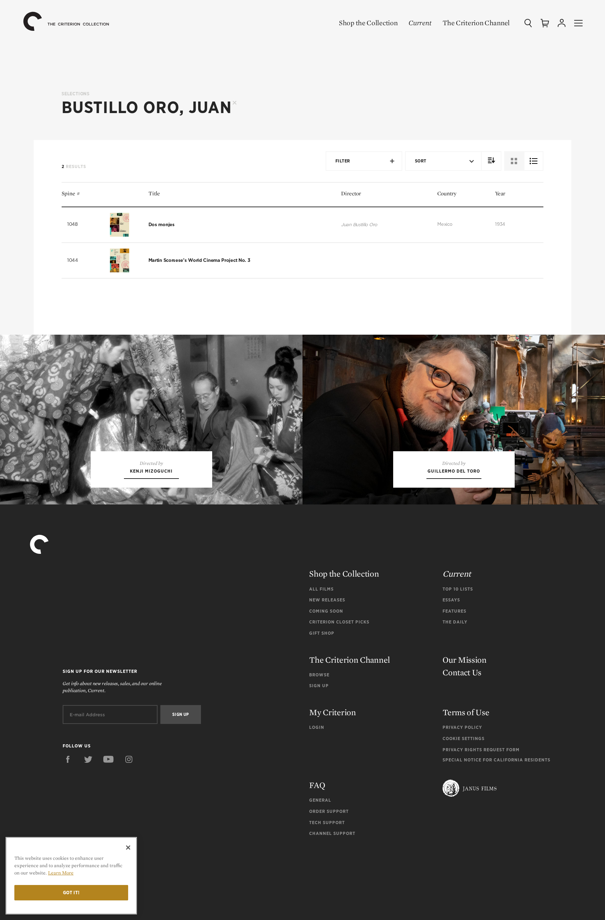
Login (316, 727)
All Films (321, 589)
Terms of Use (466, 712)
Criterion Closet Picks (339, 622)
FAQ (317, 785)
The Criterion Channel (476, 22)
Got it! (71, 892)
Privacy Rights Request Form (481, 749)
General (320, 800)
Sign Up (319, 685)
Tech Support (327, 822)
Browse (319, 674)
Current (420, 22)
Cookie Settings (464, 738)
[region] (71, 875)
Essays (451, 599)
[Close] (128, 847)
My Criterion (332, 712)
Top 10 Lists (458, 589)
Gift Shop (321, 633)
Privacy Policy (462, 727)
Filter (342, 160)
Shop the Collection (368, 22)
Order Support (329, 811)
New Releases (327, 599)
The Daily (455, 622)
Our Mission (465, 659)
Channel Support (332, 833)
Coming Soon (326, 611)
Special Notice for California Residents (496, 759)
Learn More (61, 873)
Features (454, 611)
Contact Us (462, 672)
